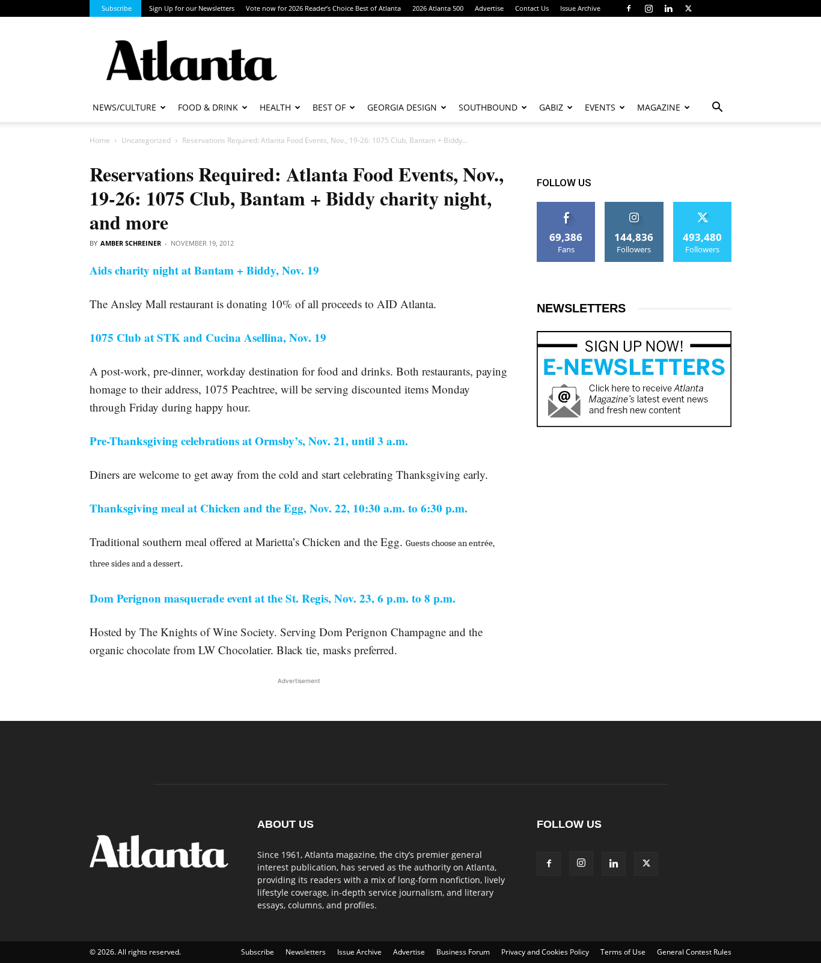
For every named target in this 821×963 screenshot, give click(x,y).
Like (566, 206)
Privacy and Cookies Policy (545, 952)
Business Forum (463, 952)
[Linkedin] (668, 8)
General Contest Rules (694, 952)
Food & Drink (208, 107)
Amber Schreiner (130, 243)
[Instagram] (648, 8)
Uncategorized (146, 140)
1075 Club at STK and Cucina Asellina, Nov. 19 (208, 337)
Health (275, 107)
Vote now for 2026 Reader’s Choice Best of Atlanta (323, 8)
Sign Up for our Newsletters (191, 8)
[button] (717, 108)
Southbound (488, 107)
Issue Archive (580, 8)
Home (100, 140)
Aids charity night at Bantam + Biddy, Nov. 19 (204, 270)
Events (600, 107)
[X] (688, 8)
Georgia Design (402, 107)
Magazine (658, 107)
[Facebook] (629, 8)
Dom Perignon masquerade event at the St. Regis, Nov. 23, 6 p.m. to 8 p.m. (273, 598)
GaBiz (551, 107)
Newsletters (305, 952)
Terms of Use (623, 952)
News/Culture (124, 107)
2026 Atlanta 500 (437, 8)
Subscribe (117, 8)
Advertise (489, 8)
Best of (329, 107)
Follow (634, 206)
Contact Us (532, 8)
